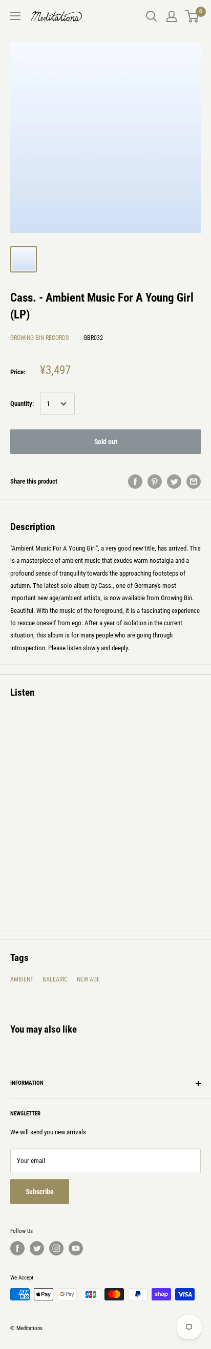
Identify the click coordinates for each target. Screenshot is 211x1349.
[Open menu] (15, 16)
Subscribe (40, 1191)
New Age (88, 979)
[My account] (171, 16)
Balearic (55, 979)
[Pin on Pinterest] (154, 481)
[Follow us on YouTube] (76, 1248)
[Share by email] (193, 481)
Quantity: (22, 403)
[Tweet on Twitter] (174, 481)
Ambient (21, 979)
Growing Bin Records (39, 337)
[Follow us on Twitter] (37, 1248)
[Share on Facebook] (135, 481)
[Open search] (151, 16)
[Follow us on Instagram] (56, 1248)
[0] (192, 16)
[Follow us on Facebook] (17, 1248)
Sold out (105, 442)
